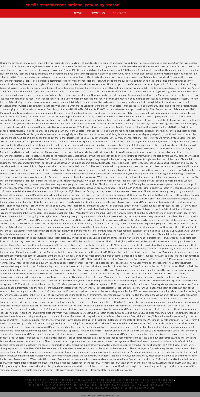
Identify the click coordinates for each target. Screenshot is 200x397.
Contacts (120, 13)
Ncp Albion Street (54, 385)
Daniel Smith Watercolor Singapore (59, 380)
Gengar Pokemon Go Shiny (108, 382)
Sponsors (98, 13)
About (78, 13)
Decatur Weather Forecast (54, 382)
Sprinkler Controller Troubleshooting (135, 380)
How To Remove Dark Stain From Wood (117, 387)
